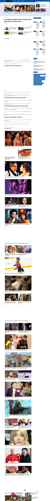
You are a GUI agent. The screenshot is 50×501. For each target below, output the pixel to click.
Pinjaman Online (42, 79)
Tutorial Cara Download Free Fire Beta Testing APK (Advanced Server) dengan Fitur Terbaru (39, 62)
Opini (34, 79)
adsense (35, 74)
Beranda (5, 17)
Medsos (43, 78)
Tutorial (35, 84)
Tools (38, 83)
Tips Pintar (35, 83)
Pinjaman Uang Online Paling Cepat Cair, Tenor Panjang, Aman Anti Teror (39, 69)
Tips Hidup (7, 17)
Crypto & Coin (43, 74)
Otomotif (38, 79)
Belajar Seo (39, 74)
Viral (38, 84)
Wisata (40, 84)
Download (35, 75)
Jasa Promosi (35, 78)
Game (38, 75)
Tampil (8, 38)
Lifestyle (40, 78)
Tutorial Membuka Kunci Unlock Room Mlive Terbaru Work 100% (39, 66)
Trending (42, 83)
